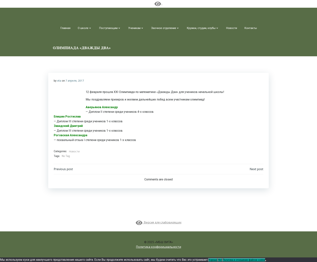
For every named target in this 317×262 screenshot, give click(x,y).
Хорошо (213, 260)
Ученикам (134, 28)
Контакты (250, 28)
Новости (231, 28)
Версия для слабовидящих (161, 222)
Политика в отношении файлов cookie (244, 260)
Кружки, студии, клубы (201, 28)
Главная (65, 28)
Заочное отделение (163, 28)
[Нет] (265, 260)
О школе (83, 28)
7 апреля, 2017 (74, 80)
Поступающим (108, 28)
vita (59, 80)
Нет (220, 260)
